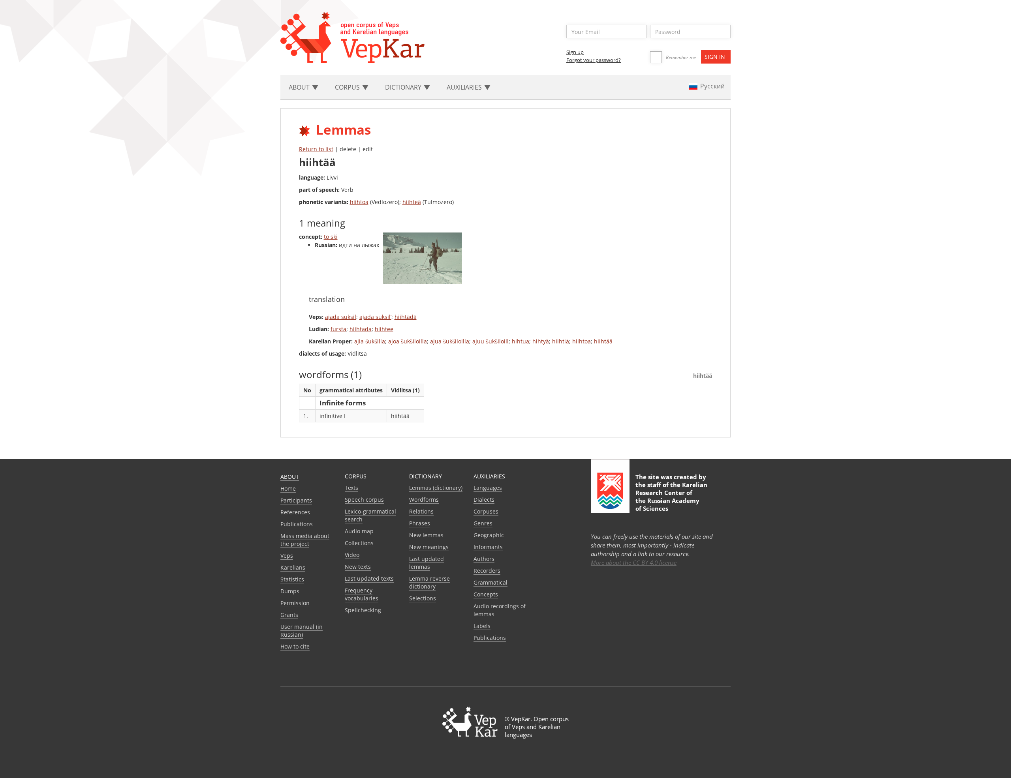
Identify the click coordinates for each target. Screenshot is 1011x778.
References (295, 512)
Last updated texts (369, 578)
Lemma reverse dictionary (429, 582)
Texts (351, 487)
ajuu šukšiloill (490, 341)
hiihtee (384, 329)
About (289, 476)
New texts (358, 566)
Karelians (292, 567)
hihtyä (540, 341)
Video (352, 555)
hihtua (520, 341)
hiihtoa (359, 202)
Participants (296, 500)
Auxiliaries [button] (465, 87)
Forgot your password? (593, 60)
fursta (338, 329)
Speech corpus (364, 499)
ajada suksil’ (375, 317)
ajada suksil (340, 317)
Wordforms (424, 499)
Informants (488, 547)
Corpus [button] (348, 87)
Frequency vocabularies (361, 594)
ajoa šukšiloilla (407, 341)
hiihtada (361, 329)
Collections (359, 543)
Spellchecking (363, 610)
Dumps (289, 591)
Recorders (487, 570)
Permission (295, 603)
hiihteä (411, 202)
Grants (289, 615)
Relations (421, 511)
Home (288, 488)
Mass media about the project (304, 539)
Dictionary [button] (404, 87)
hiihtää (603, 341)
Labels (482, 626)
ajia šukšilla (369, 341)
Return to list (316, 149)
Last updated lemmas (426, 562)
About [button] (300, 87)
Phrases (419, 523)
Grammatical (490, 582)
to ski (331, 236)
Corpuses (486, 511)
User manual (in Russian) (301, 630)
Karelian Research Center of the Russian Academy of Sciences (671, 496)
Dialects (484, 499)
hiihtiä (560, 341)
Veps (286, 555)
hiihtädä (406, 317)
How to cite (295, 646)
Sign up (575, 52)
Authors (484, 558)
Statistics (292, 579)
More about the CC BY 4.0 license (634, 562)
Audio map (359, 531)
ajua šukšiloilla (449, 341)
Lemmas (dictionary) (435, 487)
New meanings (429, 547)
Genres (483, 523)
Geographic (489, 535)
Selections (422, 598)
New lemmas (426, 535)
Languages (488, 487)
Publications (296, 524)
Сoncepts (486, 594)
